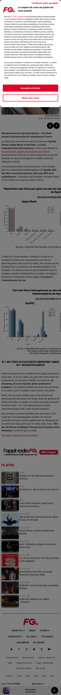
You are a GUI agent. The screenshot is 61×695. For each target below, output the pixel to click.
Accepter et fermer (30, 88)
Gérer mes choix (30, 98)
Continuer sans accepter (45, 3)
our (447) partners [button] (18, 16)
